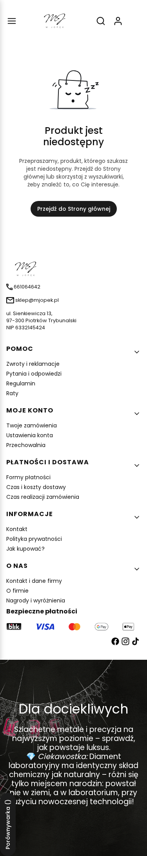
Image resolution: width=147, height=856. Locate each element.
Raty (12, 393)
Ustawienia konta (29, 435)
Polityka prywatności (34, 539)
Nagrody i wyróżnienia (35, 600)
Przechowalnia (25, 445)
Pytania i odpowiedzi (34, 374)
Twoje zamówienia (31, 425)
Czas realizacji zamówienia (42, 497)
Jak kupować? (25, 549)
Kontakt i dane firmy (34, 581)
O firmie (17, 591)
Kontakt (16, 529)
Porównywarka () (8, 824)
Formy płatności (28, 477)
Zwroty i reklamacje (33, 364)
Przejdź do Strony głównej (73, 209)
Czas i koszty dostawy (36, 487)
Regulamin (20, 383)
